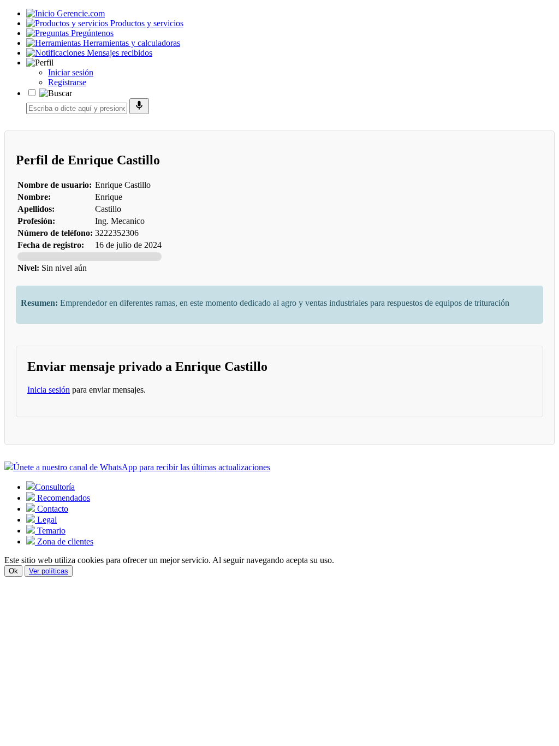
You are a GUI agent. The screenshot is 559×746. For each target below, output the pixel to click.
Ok (13, 571)
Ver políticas (48, 571)
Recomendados (62, 497)
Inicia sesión (48, 389)
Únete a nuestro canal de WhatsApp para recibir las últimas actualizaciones (141, 467)
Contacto (51, 508)
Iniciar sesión (70, 72)
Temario (50, 530)
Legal (46, 519)
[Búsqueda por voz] (139, 106)
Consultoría (55, 487)
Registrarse (67, 82)
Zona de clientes (64, 541)
